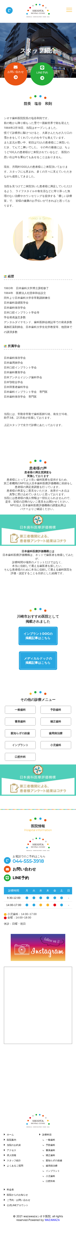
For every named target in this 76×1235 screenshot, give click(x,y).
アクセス (11, 1150)
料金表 (10, 1189)
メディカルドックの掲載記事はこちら (38, 660)
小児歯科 (55, 745)
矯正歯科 (55, 721)
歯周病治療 (56, 733)
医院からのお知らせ (17, 1194)
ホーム (10, 1134)
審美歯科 (20, 721)
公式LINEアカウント (17, 1205)
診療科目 (47, 1134)
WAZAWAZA (52, 1219)
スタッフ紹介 (14, 1160)
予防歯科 (55, 709)
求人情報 (11, 1155)
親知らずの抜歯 (20, 733)
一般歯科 (20, 709)
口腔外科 (20, 756)
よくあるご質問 (15, 1165)
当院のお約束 (14, 1145)
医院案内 (11, 1139)
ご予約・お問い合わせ (18, 1200)
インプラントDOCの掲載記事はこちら (38, 636)
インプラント (20, 745)
